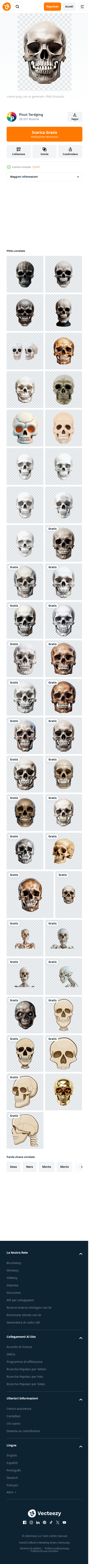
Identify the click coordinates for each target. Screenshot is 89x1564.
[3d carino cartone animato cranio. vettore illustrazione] (25, 581)
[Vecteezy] (6, 6)
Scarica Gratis (44, 134)
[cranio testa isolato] (25, 543)
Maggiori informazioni (24, 176)
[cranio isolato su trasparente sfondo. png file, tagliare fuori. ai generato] (25, 466)
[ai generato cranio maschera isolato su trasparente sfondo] (25, 274)
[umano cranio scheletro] (25, 620)
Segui (74, 119)
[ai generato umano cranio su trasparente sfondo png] (25, 1466)
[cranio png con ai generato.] (25, 851)
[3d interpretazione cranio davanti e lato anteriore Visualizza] (25, 428)
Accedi (69, 6)
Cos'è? (36, 167)
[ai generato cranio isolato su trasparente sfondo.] (25, 1389)
